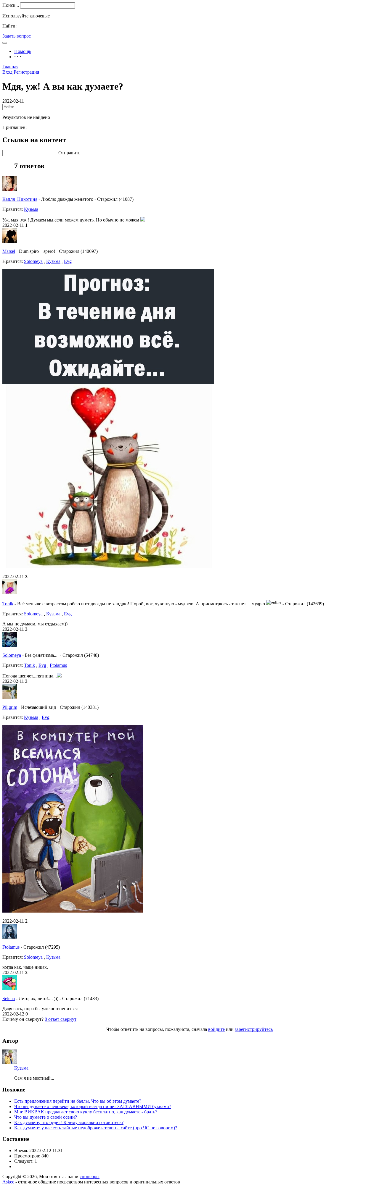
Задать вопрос (16, 35)
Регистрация (26, 72)
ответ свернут (60, 1019)
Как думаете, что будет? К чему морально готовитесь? (68, 1122)
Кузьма (31, 209)
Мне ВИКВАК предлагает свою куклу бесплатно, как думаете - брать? (85, 1111)
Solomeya (33, 261)
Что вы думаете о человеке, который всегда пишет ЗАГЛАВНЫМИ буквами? (92, 1106)
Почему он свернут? (23, 1019)
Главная (10, 66)
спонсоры (89, 1176)
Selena (8, 998)
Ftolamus (58, 665)
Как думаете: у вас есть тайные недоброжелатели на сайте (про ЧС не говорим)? (95, 1127)
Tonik (7, 603)
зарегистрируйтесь (254, 1029)
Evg (68, 261)
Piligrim (9, 707)
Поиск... (10, 5)
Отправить (69, 152)
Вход (7, 72)
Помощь (22, 51)
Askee (8, 1181)
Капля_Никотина (19, 199)
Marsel (8, 251)
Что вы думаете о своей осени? (45, 1117)
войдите (216, 1029)
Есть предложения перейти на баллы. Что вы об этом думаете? (77, 1101)
